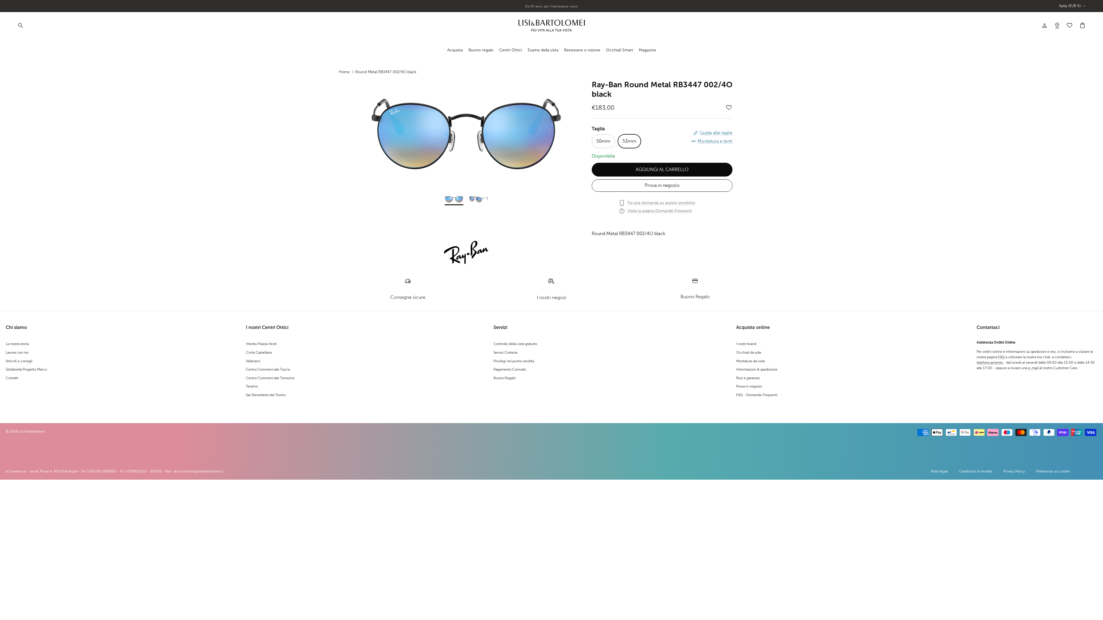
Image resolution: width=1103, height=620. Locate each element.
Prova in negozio (662, 185)
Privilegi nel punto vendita (513, 361)
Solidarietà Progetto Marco (26, 369)
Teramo (252, 386)
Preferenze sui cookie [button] (1053, 471)
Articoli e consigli (19, 361)
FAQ (1001, 357)
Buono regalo (480, 50)
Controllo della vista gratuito (515, 344)
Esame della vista (543, 50)
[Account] (1044, 25)
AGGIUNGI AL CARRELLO (662, 169)
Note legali (939, 471)
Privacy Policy (1014, 471)
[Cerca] (20, 26)
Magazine (647, 50)
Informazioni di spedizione (756, 369)
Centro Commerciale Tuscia (268, 369)
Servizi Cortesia (505, 352)
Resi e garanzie (748, 378)
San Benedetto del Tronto (266, 395)
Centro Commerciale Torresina (270, 378)
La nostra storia (17, 344)
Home (344, 72)
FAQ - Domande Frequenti (757, 395)
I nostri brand (746, 344)
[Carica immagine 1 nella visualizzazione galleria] (466, 134)
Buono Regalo (504, 378)
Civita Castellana (259, 352)
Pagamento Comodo (509, 369)
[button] (729, 107)
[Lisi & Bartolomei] (551, 25)
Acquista (455, 50)
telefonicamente (990, 363)
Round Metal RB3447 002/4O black (385, 72)
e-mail (1033, 368)
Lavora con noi (17, 352)
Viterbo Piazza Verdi (261, 344)
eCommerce (16, 471)
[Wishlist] (1057, 25)
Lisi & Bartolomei (32, 431)
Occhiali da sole (748, 352)
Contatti (12, 378)
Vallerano (253, 361)
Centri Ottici (510, 50)
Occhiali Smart (619, 50)
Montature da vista (750, 361)
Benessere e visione (582, 50)
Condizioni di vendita (975, 471)
